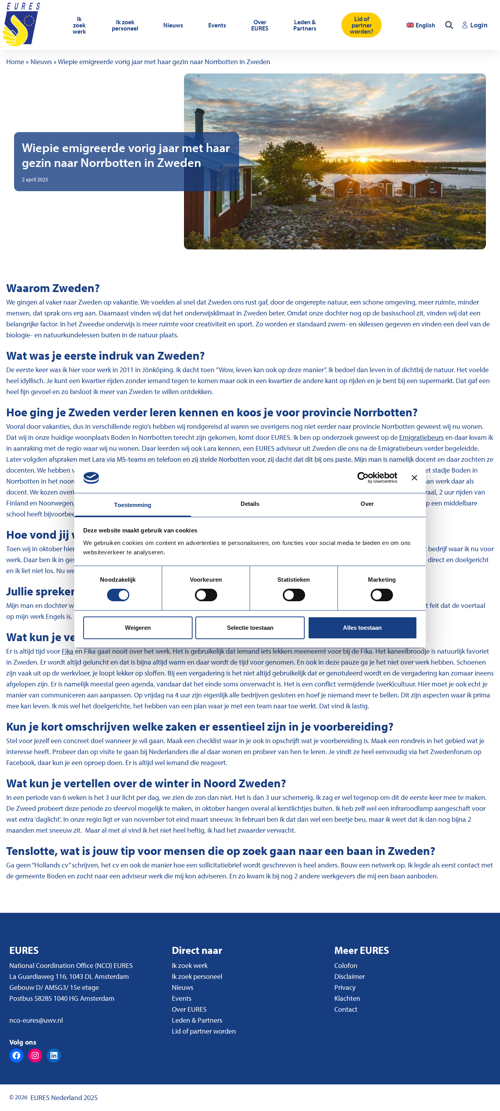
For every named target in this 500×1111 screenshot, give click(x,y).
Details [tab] (250, 503)
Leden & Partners (304, 25)
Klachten (347, 998)
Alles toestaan (362, 627)
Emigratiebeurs (421, 437)
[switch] (206, 595)
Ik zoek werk (79, 25)
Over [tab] (367, 503)
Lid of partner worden (204, 1031)
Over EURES (259, 25)
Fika (67, 651)
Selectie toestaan (250, 627)
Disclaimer (349, 976)
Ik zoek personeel (125, 25)
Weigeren (138, 627)
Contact (345, 1009)
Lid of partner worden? (361, 25)
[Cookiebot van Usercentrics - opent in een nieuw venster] (363, 478)
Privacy (344, 987)
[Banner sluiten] (414, 477)
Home (15, 61)
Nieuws (173, 25)
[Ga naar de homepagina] (22, 25)
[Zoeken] (449, 25)
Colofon (345, 965)
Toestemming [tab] (132, 505)
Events (217, 25)
